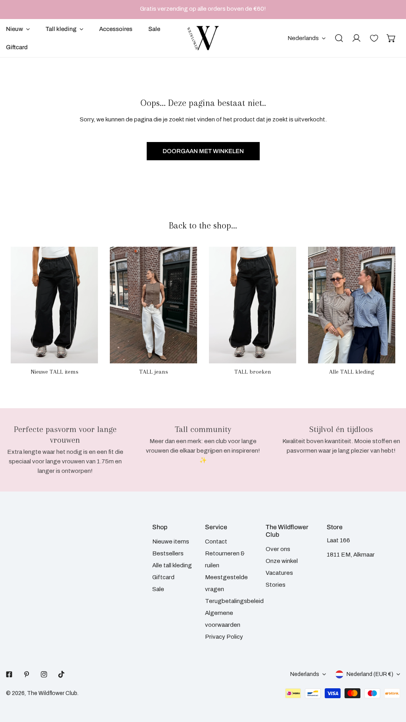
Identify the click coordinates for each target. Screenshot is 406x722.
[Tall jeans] (153, 305)
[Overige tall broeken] (252, 305)
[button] (391, 38)
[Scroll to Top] (392, 680)
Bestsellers (168, 553)
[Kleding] (351, 305)
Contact (216, 541)
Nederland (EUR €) (370, 674)
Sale (158, 589)
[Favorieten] (374, 38)
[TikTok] (61, 674)
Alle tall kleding (172, 565)
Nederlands (303, 38)
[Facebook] (9, 674)
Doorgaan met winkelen (203, 151)
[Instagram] (44, 674)
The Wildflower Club (52, 693)
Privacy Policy (224, 637)
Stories (275, 585)
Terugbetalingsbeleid (234, 601)
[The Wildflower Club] (203, 38)
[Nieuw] (54, 305)
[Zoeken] (339, 38)
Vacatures (279, 573)
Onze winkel (282, 561)
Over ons (278, 549)
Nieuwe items (170, 541)
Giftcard (163, 577)
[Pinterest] (26, 674)
